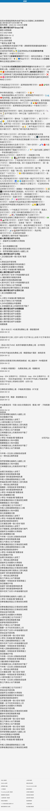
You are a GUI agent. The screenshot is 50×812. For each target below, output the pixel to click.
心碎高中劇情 (29, 780)
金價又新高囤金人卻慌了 (10, 471)
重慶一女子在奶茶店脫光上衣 (12, 627)
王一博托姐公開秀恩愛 (9, 455)
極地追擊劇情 (29, 789)
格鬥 (20, 20)
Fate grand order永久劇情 (31, 786)
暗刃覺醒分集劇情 (30, 806)
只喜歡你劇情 (29, 803)
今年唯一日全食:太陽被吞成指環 (13, 453)
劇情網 (25, 1)
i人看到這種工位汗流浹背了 (11, 505)
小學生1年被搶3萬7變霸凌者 (11, 437)
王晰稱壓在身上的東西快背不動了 (13, 445)
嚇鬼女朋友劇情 (29, 783)
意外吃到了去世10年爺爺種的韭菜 (14, 591)
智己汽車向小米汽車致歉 (10, 448)
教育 (42, 20)
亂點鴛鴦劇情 (29, 800)
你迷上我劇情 (4, 780)
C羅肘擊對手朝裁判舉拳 (10, 661)
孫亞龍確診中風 (6, 554)
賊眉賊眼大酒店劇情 (5, 794)
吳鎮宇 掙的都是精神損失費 (11, 476)
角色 (16, 20)
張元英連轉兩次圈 (7, 495)
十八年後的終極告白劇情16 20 (7, 803)
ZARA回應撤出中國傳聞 (10, 734)
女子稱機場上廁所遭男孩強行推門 (13, 528)
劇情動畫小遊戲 (4, 786)
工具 (35, 20)
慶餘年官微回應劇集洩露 (10, 474)
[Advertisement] (25, 10)
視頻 (38, 20)
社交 (27, 20)
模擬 (9, 20)
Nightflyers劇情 (4, 783)
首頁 (2, 20)
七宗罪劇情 (3, 789)
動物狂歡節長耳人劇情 (5, 806)
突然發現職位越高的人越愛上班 (13, 461)
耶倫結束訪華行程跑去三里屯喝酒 (13, 482)
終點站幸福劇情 (4, 800)
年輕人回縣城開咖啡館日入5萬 (12, 479)
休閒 (5, 20)
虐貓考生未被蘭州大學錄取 (11, 531)
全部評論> (46, 437)
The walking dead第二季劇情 (7, 792)
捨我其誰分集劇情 (30, 794)
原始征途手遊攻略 (7, 612)
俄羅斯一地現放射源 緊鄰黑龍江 (13, 487)
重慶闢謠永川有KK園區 (9, 440)
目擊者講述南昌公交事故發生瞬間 (13, 500)
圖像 (31, 20)
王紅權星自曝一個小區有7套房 (12, 523)
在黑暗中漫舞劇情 (30, 792)
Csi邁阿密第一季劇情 (5, 797)
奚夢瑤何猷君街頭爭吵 (9, 521)
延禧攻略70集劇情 (30, 797)
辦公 (24, 20)
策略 (13, 20)
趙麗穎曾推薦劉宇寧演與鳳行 (12, 695)
